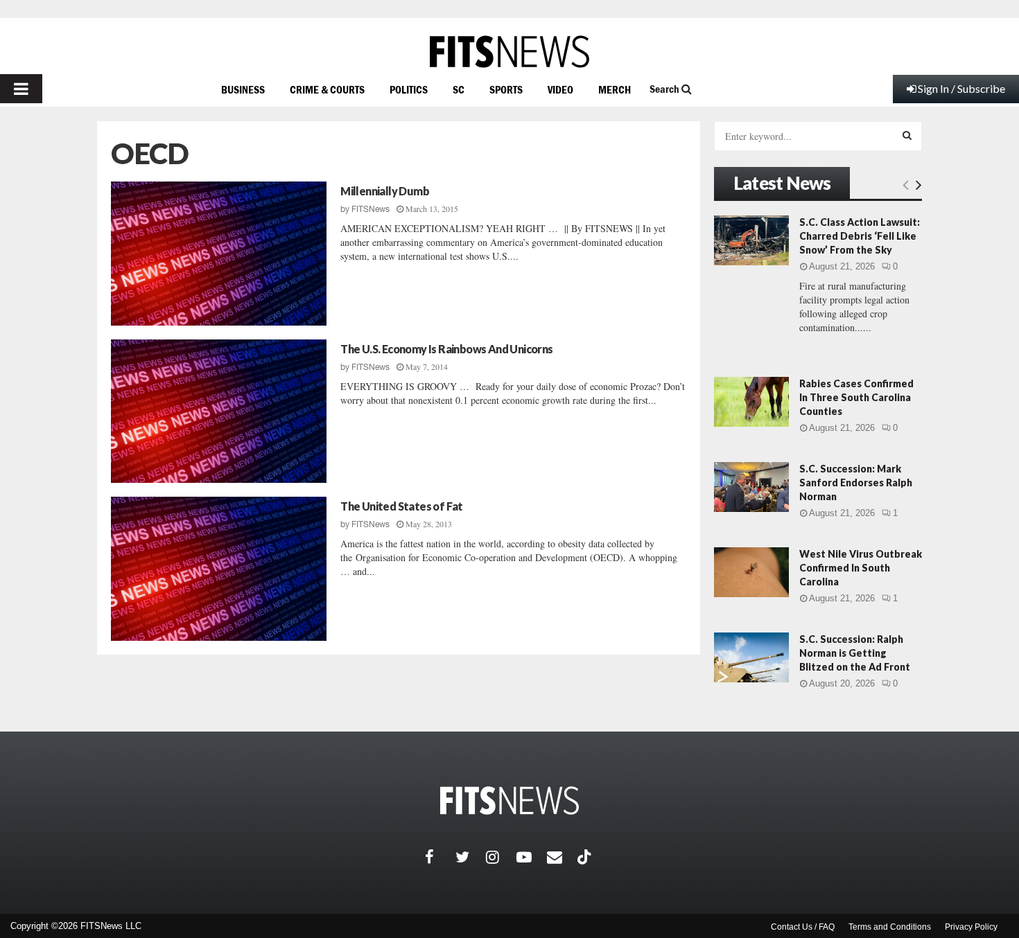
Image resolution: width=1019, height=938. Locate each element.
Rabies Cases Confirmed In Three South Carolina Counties (856, 397)
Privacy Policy (971, 927)
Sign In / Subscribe (961, 88)
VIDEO (560, 89)
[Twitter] (470, 857)
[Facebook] (440, 857)
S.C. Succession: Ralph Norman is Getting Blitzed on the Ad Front (854, 653)
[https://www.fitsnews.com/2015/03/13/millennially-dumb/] (218, 254)
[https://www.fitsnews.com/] (509, 51)
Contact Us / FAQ (803, 927)
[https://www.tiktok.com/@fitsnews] (585, 857)
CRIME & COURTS (327, 89)
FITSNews (370, 209)
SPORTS (506, 89)
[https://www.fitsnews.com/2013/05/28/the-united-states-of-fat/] (218, 569)
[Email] (562, 857)
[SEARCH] (907, 135)
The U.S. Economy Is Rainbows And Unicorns (446, 348)
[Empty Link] (905, 184)
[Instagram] (501, 857)
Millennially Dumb (384, 190)
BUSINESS (243, 89)
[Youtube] (531, 857)
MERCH (614, 89)
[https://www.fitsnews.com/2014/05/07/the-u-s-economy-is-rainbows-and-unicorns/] (218, 411)
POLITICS (409, 89)
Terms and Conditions (889, 927)
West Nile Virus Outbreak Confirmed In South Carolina (860, 567)
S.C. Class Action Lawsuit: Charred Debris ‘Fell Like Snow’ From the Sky (859, 236)
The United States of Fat (401, 506)
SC (458, 89)
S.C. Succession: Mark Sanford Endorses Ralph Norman (855, 482)
